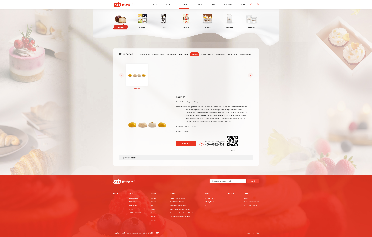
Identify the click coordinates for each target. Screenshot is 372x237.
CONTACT (228, 4)
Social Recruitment (250, 205)
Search (253, 181)
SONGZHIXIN (133, 205)
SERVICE (199, 4)
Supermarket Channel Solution (180, 209)
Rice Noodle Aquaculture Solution (181, 216)
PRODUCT (184, 4)
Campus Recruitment (251, 202)
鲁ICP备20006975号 (152, 233)
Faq (206, 205)
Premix (153, 213)
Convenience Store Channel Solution (182, 213)
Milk (152, 205)
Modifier (153, 216)
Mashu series (183, 54)
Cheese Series (144, 54)
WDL (257, 233)
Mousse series (171, 54)
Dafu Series (194, 54)
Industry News (209, 202)
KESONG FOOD (133, 202)
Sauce (153, 209)
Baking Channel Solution (178, 198)
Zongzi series (220, 54)
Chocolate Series (158, 54)
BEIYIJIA (131, 209)
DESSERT (154, 198)
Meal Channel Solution (177, 202)
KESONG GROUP (134, 198)
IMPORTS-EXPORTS (135, 213)
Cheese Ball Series (207, 54)
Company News (210, 198)
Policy (246, 198)
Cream (153, 202)
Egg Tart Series (232, 54)
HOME (115, 193)
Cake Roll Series (245, 54)
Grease (153, 220)
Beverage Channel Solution (179, 205)
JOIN (243, 4)
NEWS (213, 4)
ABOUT (168, 4)
